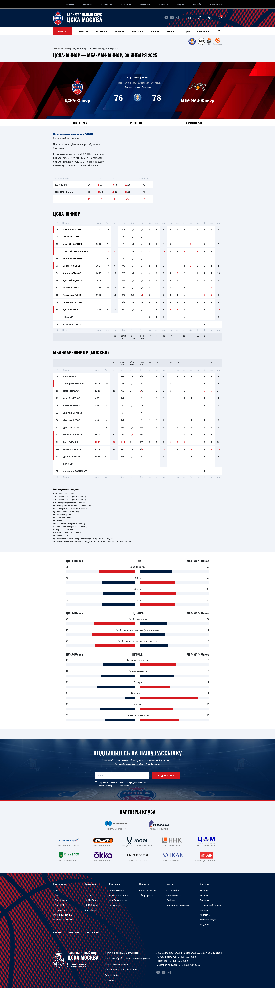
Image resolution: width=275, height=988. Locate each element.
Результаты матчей (63, 909)
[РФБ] (201, 41)
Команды (126, 4)
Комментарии (193, 123)
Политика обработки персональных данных (127, 958)
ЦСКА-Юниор (60, 900)
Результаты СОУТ (114, 980)
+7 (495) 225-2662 (178, 960)
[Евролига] (217, 41)
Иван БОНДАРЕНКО (73, 243)
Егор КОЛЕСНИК (71, 236)
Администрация (208, 919)
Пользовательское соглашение (121, 969)
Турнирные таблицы (63, 914)
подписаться (166, 775)
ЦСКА (56, 890)
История (204, 890)
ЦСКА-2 (57, 895)
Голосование (115, 905)
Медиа (180, 4)
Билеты (70, 4)
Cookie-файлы (112, 975)
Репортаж (136, 123)
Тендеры (204, 900)
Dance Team (91, 909)
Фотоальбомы (173, 890)
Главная (56, 48)
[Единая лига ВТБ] (192, 41)
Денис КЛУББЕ (70, 309)
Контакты (205, 914)
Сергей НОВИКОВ (71, 287)
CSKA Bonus (216, 4)
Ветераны (205, 895)
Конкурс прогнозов (119, 895)
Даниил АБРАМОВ (72, 273)
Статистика (80, 123)
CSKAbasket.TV (173, 895)
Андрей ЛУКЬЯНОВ (72, 258)
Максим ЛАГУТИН (72, 229)
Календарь (106, 4)
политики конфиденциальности (132, 782)
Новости (163, 4)
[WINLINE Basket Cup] (209, 41)
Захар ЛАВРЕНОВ (71, 265)
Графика (170, 900)
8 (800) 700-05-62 (191, 964)
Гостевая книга (116, 890)
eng (190, 17)
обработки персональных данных (114, 785)
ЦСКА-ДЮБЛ (59, 905)
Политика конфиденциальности (122, 952)
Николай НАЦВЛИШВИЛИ (76, 251)
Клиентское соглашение (117, 963)
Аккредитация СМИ (63, 919)
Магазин (87, 4)
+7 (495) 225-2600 (186, 956)
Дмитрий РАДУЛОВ (72, 280)
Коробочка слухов (118, 900)
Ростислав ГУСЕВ (72, 294)
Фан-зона (145, 4)
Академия (204, 924)
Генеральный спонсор (211, 905)
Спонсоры (205, 909)
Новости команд (147, 890)
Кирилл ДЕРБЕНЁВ (72, 302)
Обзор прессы (146, 895)
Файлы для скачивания (177, 905)
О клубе (197, 4)
